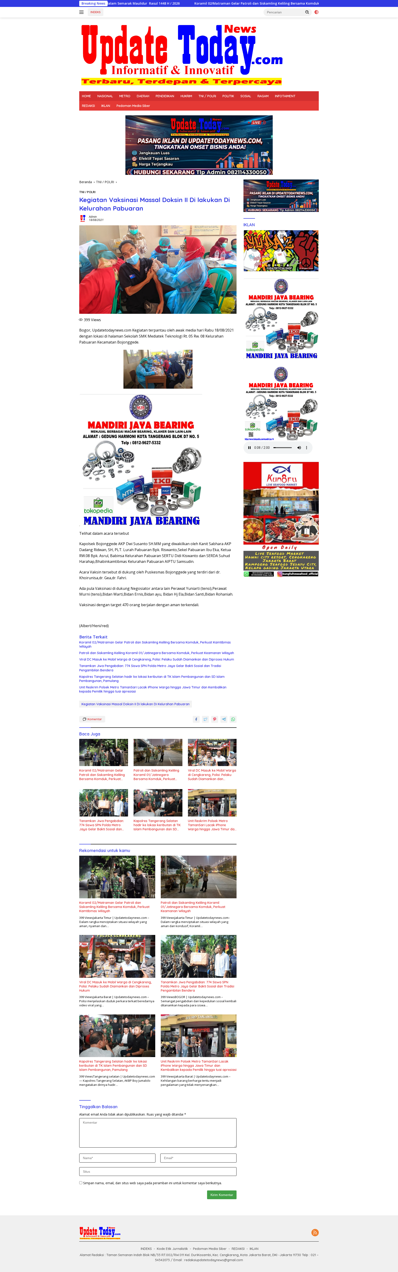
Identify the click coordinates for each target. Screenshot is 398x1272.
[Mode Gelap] (316, 12)
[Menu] (82, 12)
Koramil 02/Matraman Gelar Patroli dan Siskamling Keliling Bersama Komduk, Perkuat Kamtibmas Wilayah (183, 3)
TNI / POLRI (207, 96)
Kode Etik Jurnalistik (172, 1249)
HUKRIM (186, 96)
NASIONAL (105, 96)
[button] (307, 12)
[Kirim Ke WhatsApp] (233, 719)
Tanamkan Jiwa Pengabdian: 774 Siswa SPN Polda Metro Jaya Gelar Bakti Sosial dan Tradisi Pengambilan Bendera (150, 668)
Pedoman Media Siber (133, 106)
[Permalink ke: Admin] (83, 218)
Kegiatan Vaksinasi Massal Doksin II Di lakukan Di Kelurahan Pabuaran (136, 704)
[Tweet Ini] (205, 719)
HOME (86, 96)
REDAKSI (88, 106)
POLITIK (228, 96)
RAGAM (263, 96)
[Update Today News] (181, 54)
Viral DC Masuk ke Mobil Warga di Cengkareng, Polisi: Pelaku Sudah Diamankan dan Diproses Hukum (156, 659)
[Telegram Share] (223, 719)
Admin (93, 217)
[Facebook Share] (196, 719)
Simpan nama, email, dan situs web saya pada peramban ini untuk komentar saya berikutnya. (152, 1183)
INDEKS (96, 12)
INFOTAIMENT (285, 96)
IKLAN (105, 106)
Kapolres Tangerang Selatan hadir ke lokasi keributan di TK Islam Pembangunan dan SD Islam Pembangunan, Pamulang (152, 679)
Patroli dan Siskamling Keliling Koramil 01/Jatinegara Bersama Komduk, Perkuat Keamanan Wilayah (156, 653)
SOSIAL (245, 96)
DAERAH (143, 96)
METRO (124, 96)
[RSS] (315, 1233)
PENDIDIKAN (165, 96)
